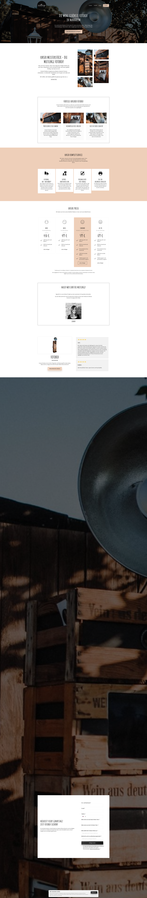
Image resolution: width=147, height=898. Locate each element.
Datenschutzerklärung (94, 849)
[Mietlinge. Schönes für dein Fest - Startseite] (41, 5)
